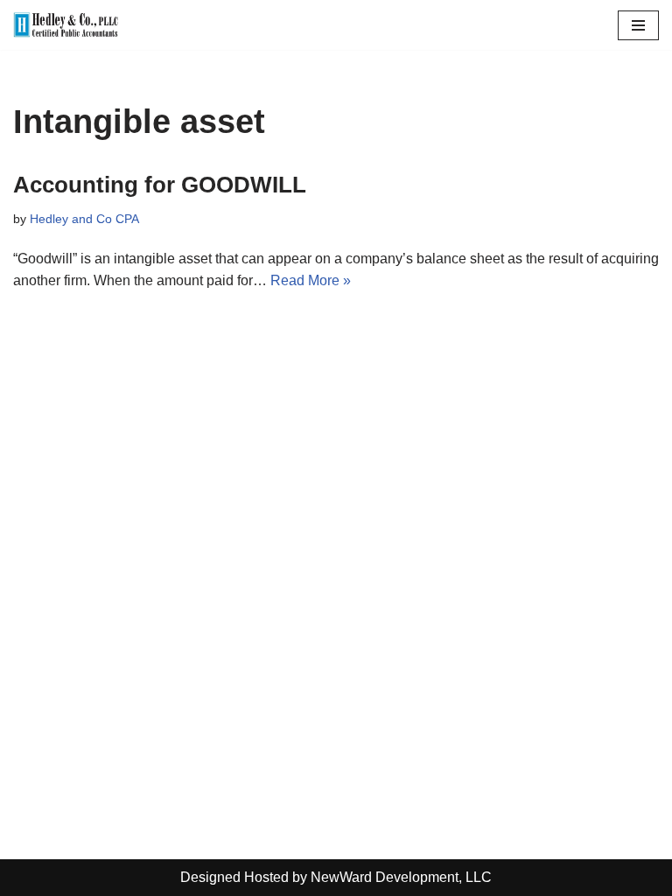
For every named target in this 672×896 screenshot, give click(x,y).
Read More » (310, 280)
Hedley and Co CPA (84, 219)
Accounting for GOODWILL (159, 185)
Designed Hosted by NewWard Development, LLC (336, 877)
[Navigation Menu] (638, 25)
